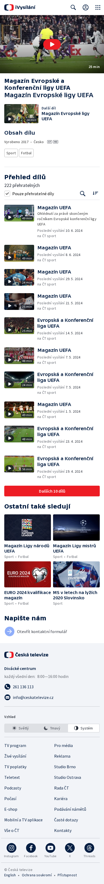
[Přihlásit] (85, 7)
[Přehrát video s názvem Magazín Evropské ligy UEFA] (52, 44)
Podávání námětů (70, 809)
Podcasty (12, 788)
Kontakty (62, 830)
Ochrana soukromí (37, 875)
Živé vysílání (15, 756)
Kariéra (60, 798)
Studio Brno (65, 766)
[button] (52, 44)
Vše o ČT (11, 830)
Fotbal (26, 153)
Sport (11, 153)
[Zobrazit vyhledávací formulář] (73, 7)
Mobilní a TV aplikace (23, 819)
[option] (20, 728)
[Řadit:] (95, 193)
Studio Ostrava (67, 777)
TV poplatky (15, 766)
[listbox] (52, 728)
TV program (15, 745)
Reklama (62, 756)
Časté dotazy (66, 819)
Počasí (10, 798)
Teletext (12, 777)
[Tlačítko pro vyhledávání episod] (82, 193)
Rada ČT (61, 788)
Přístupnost (67, 875)
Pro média (63, 745)
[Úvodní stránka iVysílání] (19, 7)
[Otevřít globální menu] (98, 7)
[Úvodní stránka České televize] (26, 655)
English (10, 875)
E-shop (10, 809)
